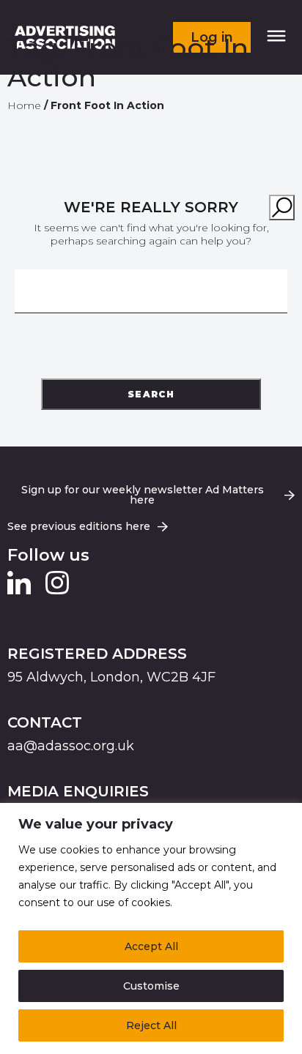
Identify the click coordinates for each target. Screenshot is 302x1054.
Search (151, 394)
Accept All (151, 946)
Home (24, 106)
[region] (151, 928)
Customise (151, 986)
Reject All (151, 1025)
